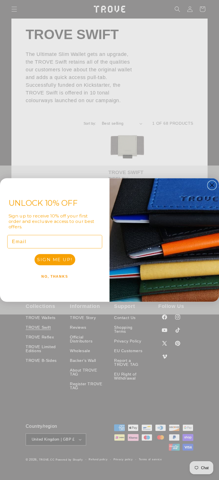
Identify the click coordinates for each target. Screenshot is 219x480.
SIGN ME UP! (54, 259)
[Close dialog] (212, 185)
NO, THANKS (54, 277)
